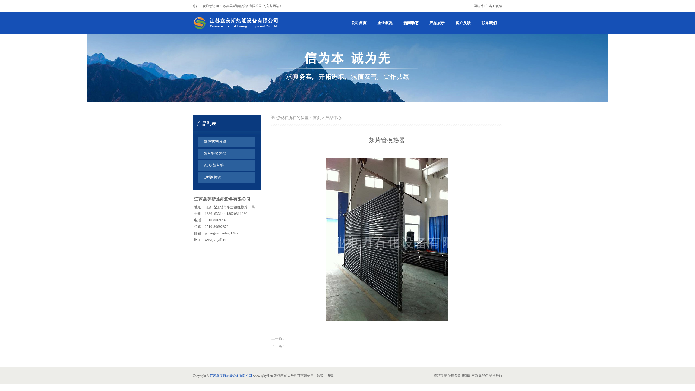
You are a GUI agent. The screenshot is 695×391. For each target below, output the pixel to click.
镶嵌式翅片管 (215, 142)
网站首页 (480, 6)
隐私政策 (440, 376)
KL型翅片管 (214, 165)
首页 (317, 118)
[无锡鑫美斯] (237, 23)
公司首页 (359, 23)
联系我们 (489, 23)
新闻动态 (411, 23)
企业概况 (385, 23)
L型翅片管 (212, 177)
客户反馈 (495, 6)
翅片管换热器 (215, 154)
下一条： (278, 346)
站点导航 (495, 376)
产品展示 (437, 23)
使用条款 (454, 376)
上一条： (278, 338)
